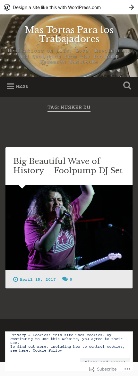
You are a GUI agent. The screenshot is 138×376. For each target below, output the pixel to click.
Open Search (126, 86)
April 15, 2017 (38, 280)
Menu (22, 87)
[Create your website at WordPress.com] (69, 7)
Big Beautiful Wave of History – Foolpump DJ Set (68, 166)
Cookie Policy (47, 351)
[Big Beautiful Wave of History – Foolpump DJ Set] (69, 227)
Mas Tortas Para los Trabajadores (69, 34)
